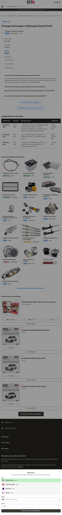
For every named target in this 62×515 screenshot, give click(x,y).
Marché (3, 496)
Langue (3, 503)
